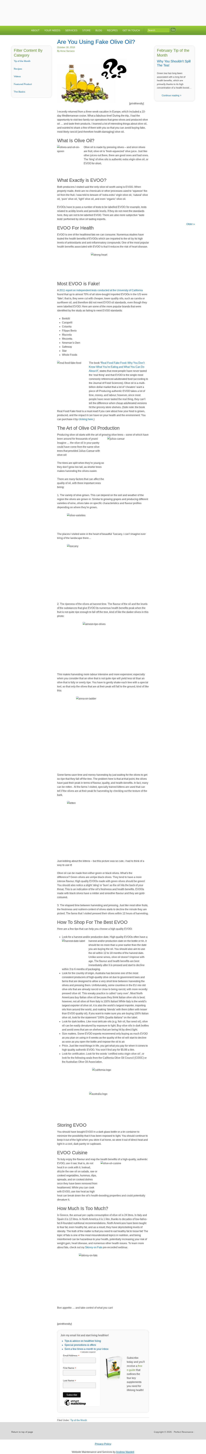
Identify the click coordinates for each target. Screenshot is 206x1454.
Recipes (18, 69)
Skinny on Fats (93, 1247)
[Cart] (191, 5)
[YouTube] (184, 5)
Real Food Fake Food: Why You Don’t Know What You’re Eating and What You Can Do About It (117, 366)
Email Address (71, 1355)
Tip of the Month (22, 61)
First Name (69, 1368)
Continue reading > (171, 95)
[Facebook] (171, 5)
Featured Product (23, 84)
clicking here (86, 419)
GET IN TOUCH (131, 30)
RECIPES (112, 30)
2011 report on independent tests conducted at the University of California (101, 290)
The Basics (19, 91)
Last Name (69, 1380)
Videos (17, 76)
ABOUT (35, 30)
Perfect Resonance (103, 10)
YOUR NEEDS (52, 30)
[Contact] (164, 5)
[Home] (158, 5)
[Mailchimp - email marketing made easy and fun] (75, 1405)
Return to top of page (22, 1432)
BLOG (98, 30)
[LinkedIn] (177, 5)
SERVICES (71, 30)
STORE (86, 30)
